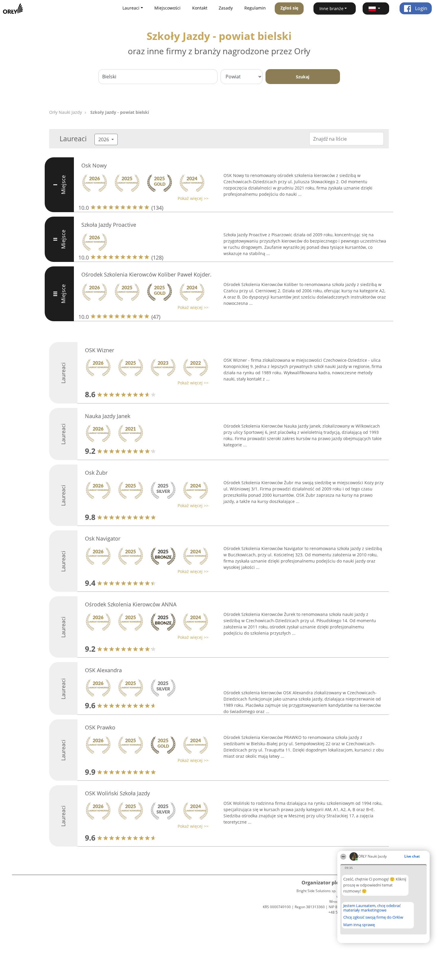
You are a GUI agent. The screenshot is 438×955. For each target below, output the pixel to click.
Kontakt (199, 8)
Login (420, 8)
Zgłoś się (289, 8)
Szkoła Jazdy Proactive (108, 224)
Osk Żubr (96, 472)
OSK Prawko (100, 727)
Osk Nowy (94, 165)
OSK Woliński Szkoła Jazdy (117, 793)
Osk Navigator (102, 538)
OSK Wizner (99, 350)
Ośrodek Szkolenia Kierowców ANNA (130, 604)
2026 (104, 139)
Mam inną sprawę (359, 924)
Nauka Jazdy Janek (107, 416)
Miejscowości (167, 8)
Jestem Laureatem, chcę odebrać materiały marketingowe (372, 908)
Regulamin (255, 8)
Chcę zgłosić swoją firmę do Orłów (373, 917)
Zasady (226, 8)
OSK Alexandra (103, 670)
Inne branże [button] (331, 8)
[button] (376, 8)
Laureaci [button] (130, 8)
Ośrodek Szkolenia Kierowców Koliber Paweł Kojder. (146, 274)
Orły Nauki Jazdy (65, 112)
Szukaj (302, 77)
